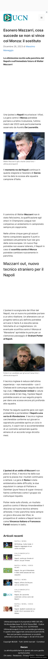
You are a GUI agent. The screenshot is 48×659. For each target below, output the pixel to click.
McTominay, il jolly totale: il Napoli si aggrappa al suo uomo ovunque (24, 546)
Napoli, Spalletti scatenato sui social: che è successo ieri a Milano (25, 611)
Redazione (17, 655)
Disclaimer (40, 655)
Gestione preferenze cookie (38, 657)
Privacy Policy (28, 655)
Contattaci (41, 642)
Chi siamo (7, 655)
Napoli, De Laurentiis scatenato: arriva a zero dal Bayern (24, 597)
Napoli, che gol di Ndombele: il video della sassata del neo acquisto (25, 572)
